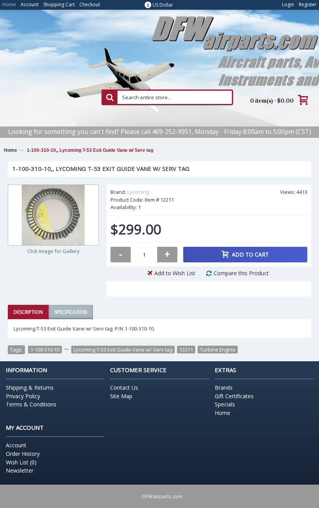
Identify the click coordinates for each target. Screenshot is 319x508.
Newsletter (19, 470)
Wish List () (21, 462)
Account (16, 445)
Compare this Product (241, 273)
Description (28, 312)
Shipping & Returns (30, 387)
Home (222, 413)
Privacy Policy (23, 396)
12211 (186, 349)
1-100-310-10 (45, 349)
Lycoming (138, 191)
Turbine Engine (217, 349)
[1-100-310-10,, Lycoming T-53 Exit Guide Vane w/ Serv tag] (53, 215)
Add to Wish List (174, 273)
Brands (224, 387)
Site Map (121, 396)
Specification (70, 312)
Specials (225, 404)
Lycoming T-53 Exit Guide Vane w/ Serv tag (123, 349)
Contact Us (124, 387)
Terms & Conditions (31, 404)
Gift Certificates (234, 396)
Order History (23, 453)
